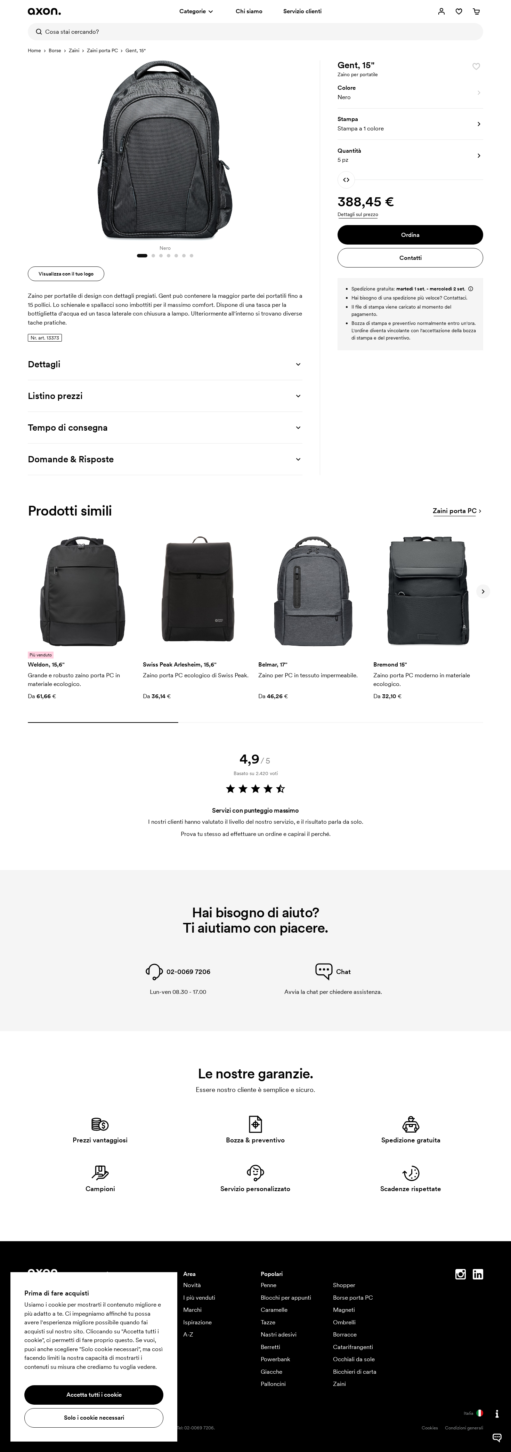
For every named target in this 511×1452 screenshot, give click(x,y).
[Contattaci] (497, 1413)
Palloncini (273, 1384)
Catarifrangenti (353, 1347)
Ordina (410, 235)
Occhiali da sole (354, 1359)
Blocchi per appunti (286, 1297)
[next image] (295, 149)
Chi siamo (249, 11)
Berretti (270, 1347)
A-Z (188, 1334)
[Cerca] (36, 31)
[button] (410, 93)
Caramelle (274, 1310)
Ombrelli (344, 1322)
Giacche (271, 1371)
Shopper (344, 1285)
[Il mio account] (441, 11)
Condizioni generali (464, 1428)
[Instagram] (460, 1275)
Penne (268, 1285)
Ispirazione (197, 1322)
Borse (55, 50)
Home (34, 50)
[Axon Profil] (44, 11)
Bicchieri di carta (354, 1371)
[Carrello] (476, 11)
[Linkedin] (478, 1275)
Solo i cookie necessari (94, 1417)
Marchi (192, 1310)
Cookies (430, 1428)
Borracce (345, 1334)
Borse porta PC (353, 1297)
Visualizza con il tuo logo (66, 274)
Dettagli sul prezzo (358, 214)
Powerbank (275, 1359)
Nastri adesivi (279, 1334)
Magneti (344, 1310)
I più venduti (199, 1297)
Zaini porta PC (102, 50)
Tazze (268, 1322)
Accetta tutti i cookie (94, 1394)
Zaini (74, 50)
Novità (192, 1285)
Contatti (410, 258)
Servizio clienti (302, 11)
